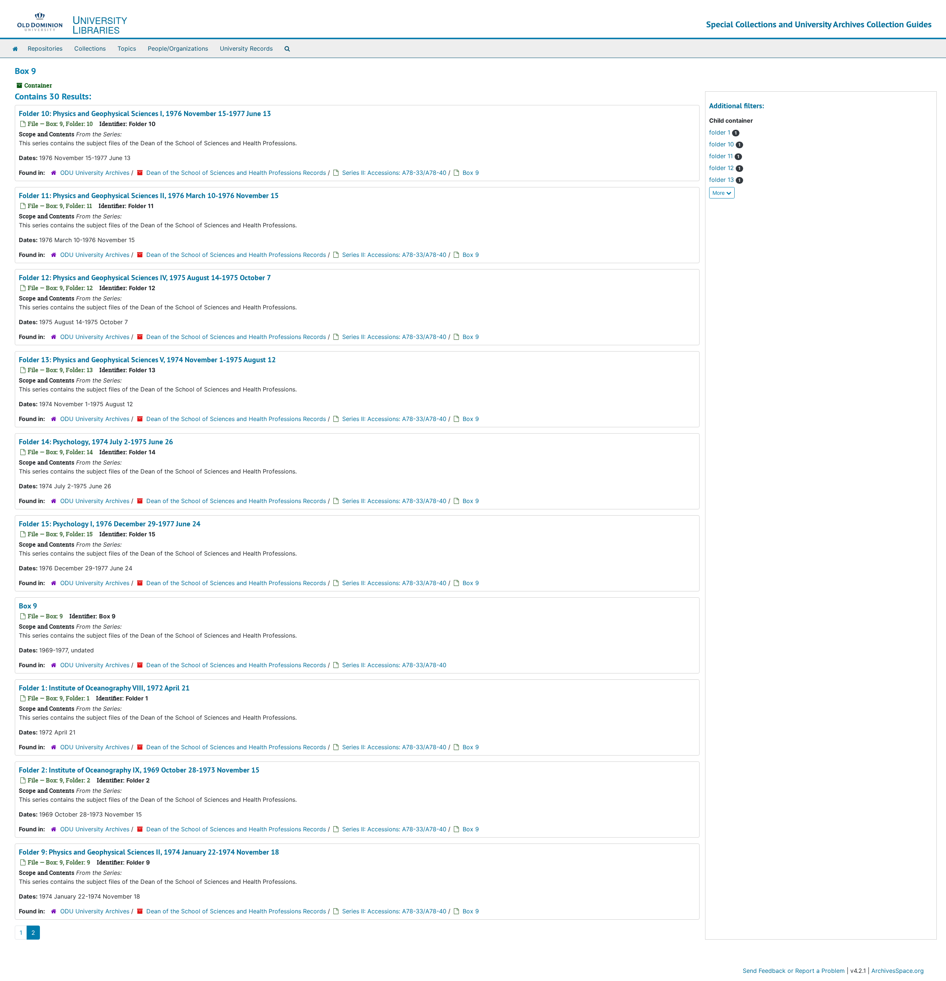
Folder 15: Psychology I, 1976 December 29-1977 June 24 (109, 524)
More (719, 193)
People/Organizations (178, 48)
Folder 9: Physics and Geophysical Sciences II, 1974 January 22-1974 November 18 (149, 852)
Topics (127, 48)
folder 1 (723, 132)
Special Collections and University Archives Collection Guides (819, 24)
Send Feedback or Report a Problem (794, 970)
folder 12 (725, 168)
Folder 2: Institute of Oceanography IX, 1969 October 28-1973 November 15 (139, 770)
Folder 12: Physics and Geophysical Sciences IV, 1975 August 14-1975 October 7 (145, 277)
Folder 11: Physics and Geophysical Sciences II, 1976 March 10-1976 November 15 (149, 195)
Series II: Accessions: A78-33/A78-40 (394, 172)
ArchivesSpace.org (897, 970)
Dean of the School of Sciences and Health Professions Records (236, 172)
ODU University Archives (94, 172)
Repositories (45, 48)
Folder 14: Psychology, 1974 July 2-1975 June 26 (96, 442)
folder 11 (724, 156)
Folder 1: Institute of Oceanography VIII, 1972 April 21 (104, 688)
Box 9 (471, 172)
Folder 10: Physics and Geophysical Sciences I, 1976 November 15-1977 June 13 (145, 113)
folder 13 (725, 179)
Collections (90, 48)
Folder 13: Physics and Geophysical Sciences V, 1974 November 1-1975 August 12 (147, 359)
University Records (246, 48)
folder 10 (725, 144)
